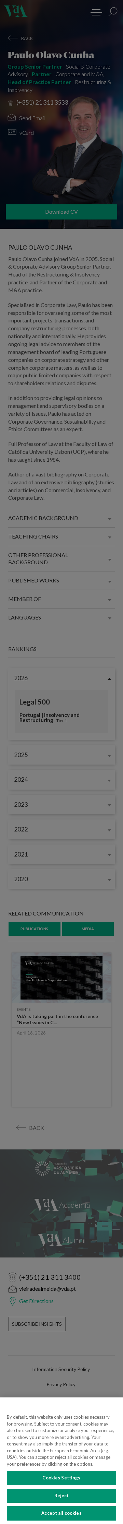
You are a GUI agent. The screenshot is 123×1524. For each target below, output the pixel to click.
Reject (61, 1495)
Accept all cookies (61, 1513)
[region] (61, 1460)
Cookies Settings (61, 1477)
